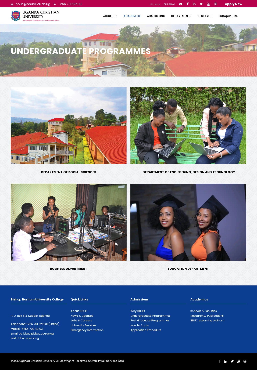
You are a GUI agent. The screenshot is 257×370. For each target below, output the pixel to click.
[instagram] (215, 4)
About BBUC (79, 311)
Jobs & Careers (81, 320)
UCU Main (155, 4)
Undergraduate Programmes (150, 316)
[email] (180, 4)
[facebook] (187, 4)
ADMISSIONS (156, 16)
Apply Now (233, 4)
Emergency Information (87, 330)
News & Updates (82, 316)
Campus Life (228, 16)
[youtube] (208, 4)
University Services (83, 325)
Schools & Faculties (203, 311)
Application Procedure (145, 330)
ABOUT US (110, 16)
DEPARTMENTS (181, 16)
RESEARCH (205, 16)
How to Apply (139, 325)
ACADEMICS (132, 16)
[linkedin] (194, 4)
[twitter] (201, 4)
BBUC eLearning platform (207, 320)
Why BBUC (137, 311)
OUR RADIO (169, 4)
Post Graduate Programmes (149, 320)
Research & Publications (207, 316)
